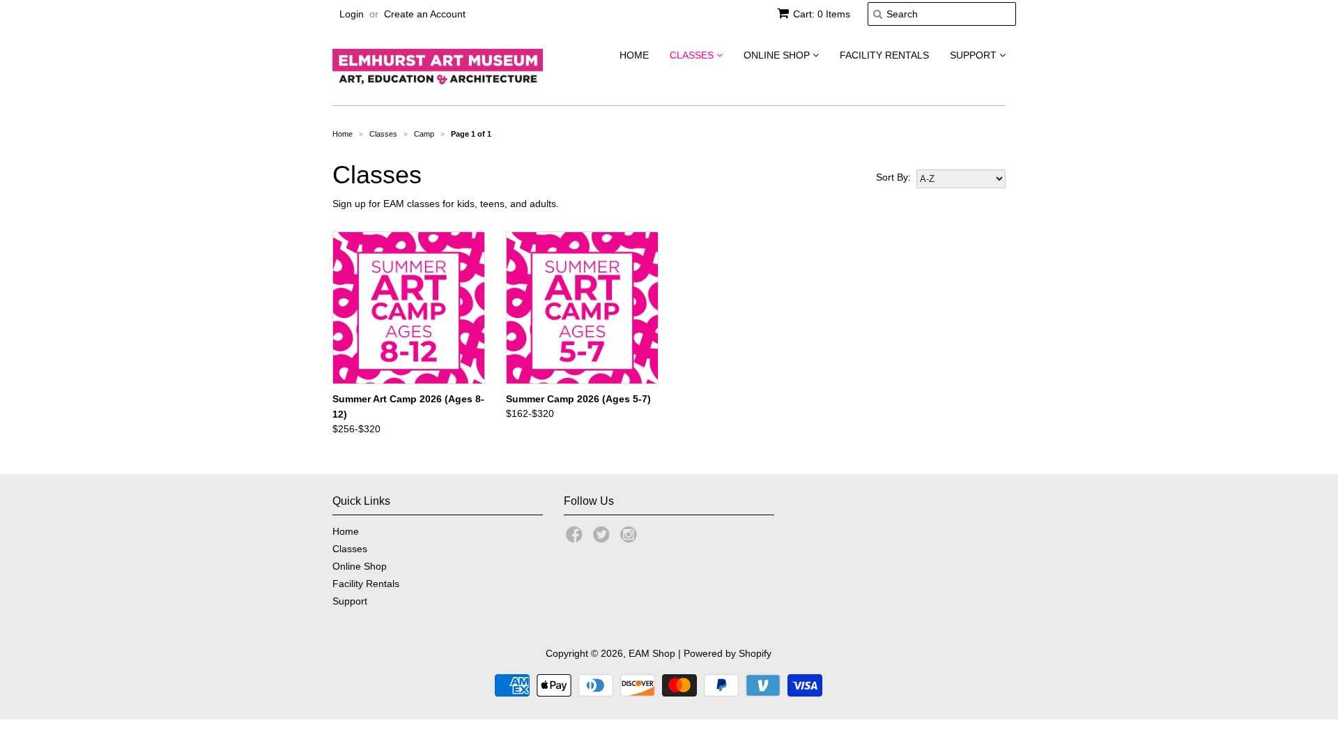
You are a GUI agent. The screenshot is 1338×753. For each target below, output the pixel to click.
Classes (693, 55)
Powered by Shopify (727, 653)
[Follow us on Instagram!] (630, 538)
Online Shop (778, 55)
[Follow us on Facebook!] (576, 538)
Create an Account (425, 14)
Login (351, 14)
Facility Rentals (884, 55)
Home (634, 55)
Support (974, 55)
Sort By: (893, 177)
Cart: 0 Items (821, 14)
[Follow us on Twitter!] (603, 538)
